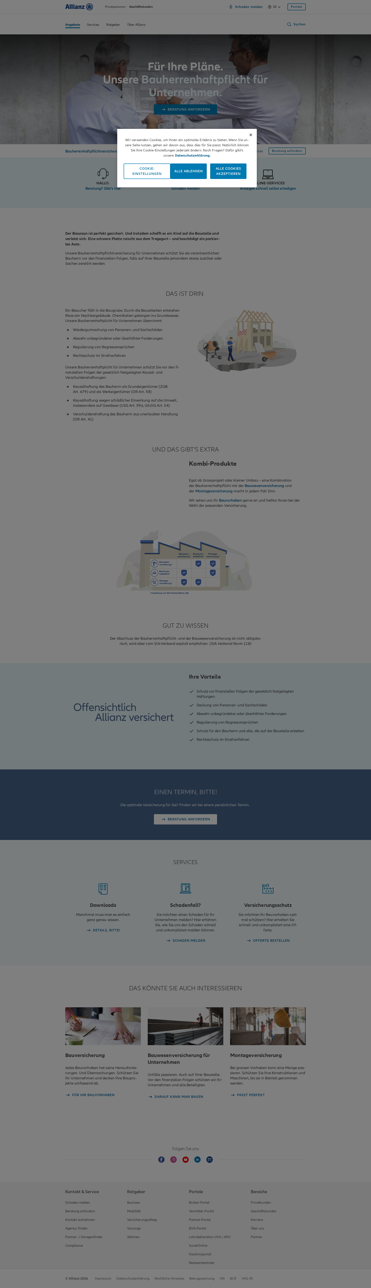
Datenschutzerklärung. (193, 155)
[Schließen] (250, 135)
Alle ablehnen (188, 171)
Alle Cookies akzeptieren (228, 171)
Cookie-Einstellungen (147, 171)
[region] (187, 158)
